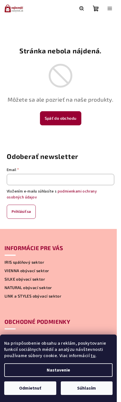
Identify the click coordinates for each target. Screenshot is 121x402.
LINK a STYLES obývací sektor (33, 296)
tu (93, 356)
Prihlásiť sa (21, 212)
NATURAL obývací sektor (28, 288)
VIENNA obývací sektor (27, 271)
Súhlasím (86, 388)
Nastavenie (58, 370)
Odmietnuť (30, 388)
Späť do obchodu (61, 118)
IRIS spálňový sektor (24, 262)
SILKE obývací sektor (25, 279)
